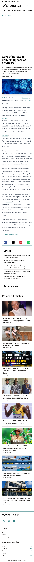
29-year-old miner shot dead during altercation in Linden (14, 261)
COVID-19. (5, 118)
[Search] (27, 6)
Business (30, 10)
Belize (14, 10)
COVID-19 (27, 100)
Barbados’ (9, 202)
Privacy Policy (5, 537)
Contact (4, 534)
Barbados (25, 98)
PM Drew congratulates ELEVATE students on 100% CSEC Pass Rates (17, 272)
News (8, 10)
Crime (24, 10)
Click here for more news (10, 235)
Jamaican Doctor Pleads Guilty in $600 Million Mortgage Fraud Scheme (17, 256)
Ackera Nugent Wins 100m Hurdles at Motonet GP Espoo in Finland (14, 277)
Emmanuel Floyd (12, 286)
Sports (19, 10)
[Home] (3, 15)
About (3, 532)
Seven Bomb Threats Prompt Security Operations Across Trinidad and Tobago (15, 267)
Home (3, 10)
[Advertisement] (17, 35)
